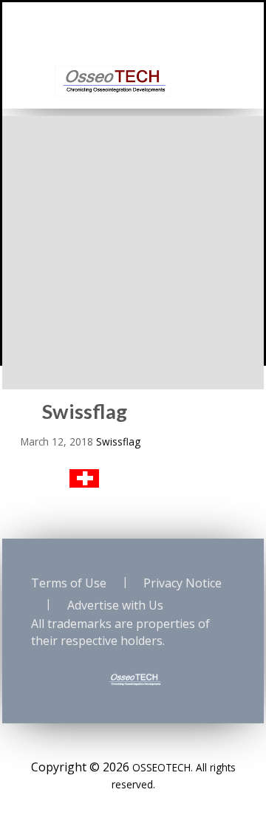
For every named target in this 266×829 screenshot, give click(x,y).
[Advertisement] (133, 249)
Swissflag (118, 441)
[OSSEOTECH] (113, 80)
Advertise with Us (115, 605)
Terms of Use (68, 583)
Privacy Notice (182, 583)
